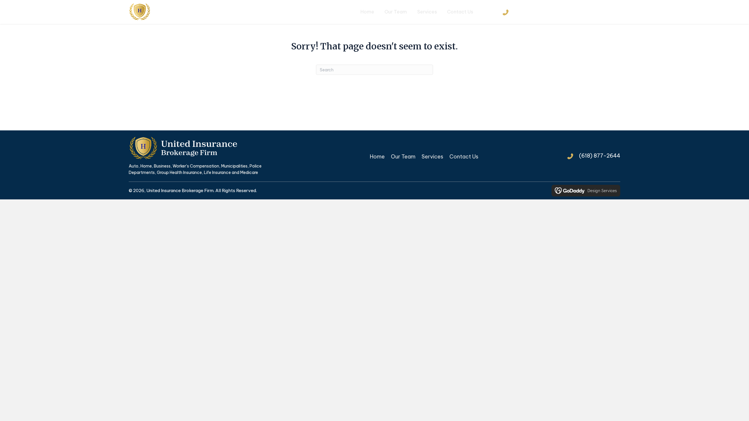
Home (377, 156)
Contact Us (463, 156)
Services (432, 156)
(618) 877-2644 (535, 11)
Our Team (403, 156)
